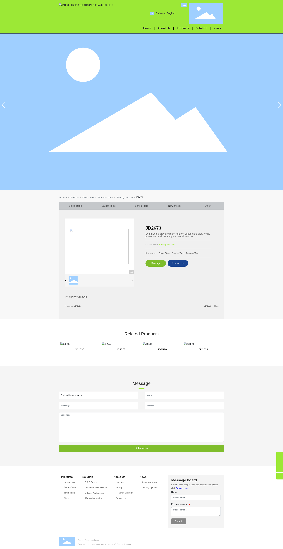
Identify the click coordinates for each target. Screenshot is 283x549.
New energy (174, 206)
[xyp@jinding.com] (279, 455)
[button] (280, 105)
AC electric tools (105, 197)
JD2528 (203, 349)
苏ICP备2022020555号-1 (215, 544)
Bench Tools (141, 206)
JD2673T (208, 306)
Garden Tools (109, 206)
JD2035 (79, 349)
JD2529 (162, 349)
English (171, 13)
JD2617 (77, 306)
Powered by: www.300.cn (216, 540)
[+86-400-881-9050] (279, 462)
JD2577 (120, 349)
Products (74, 197)
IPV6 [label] (186, 544)
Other (207, 206)
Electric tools (88, 197)
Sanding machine (125, 197)
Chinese (160, 13)
